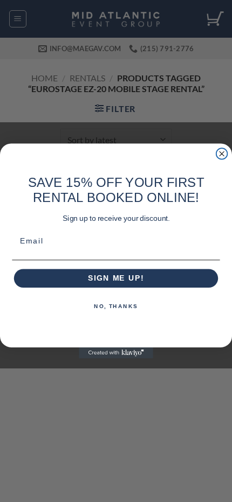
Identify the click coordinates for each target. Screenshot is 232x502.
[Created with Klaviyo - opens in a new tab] (116, 353)
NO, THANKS (116, 306)
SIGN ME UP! (116, 278)
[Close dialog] (222, 153)
